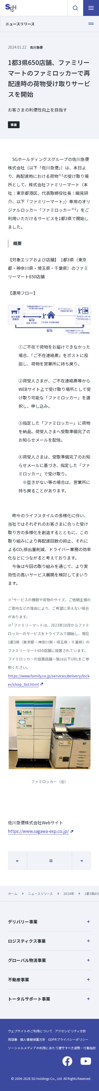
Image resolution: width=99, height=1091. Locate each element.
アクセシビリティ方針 (70, 1031)
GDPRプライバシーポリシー (68, 1039)
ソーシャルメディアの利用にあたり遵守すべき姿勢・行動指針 (52, 1048)
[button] (49, 921)
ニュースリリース (40, 893)
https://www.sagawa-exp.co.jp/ (38, 831)
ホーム (12, 893)
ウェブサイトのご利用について (30, 1031)
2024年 (68, 893)
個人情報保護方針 (32, 1039)
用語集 (12, 1039)
